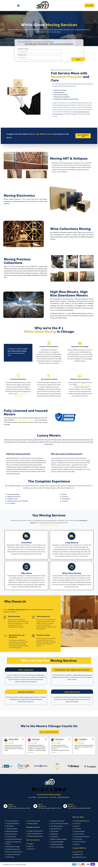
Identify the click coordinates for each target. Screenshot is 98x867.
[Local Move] (26, 536)
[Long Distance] (71, 536)
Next (78, 59)
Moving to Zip (22, 54)
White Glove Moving (71, 573)
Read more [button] (7, 752)
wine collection (87, 232)
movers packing (68, 163)
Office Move (26, 573)
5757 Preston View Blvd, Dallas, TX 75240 (49, 808)
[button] (18, 5)
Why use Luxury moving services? (67, 454)
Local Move (26, 542)
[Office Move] (26, 567)
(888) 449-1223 (42, 806)
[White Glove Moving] (71, 567)
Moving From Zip (23, 48)
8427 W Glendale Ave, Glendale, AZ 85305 (79, 808)
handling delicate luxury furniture (82, 675)
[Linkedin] (55, 789)
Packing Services (33, 817)
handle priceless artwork (26, 697)
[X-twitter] (47, 789)
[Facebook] (34, 789)
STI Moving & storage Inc (32, 273)
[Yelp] (51, 789)
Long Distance (71, 542)
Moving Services (11, 817)
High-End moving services (18, 454)
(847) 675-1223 (12, 806)
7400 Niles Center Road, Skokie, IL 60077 (19, 808)
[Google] (42, 789)
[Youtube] (60, 789)
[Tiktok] (64, 789)
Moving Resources (56, 817)
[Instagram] (38, 789)
